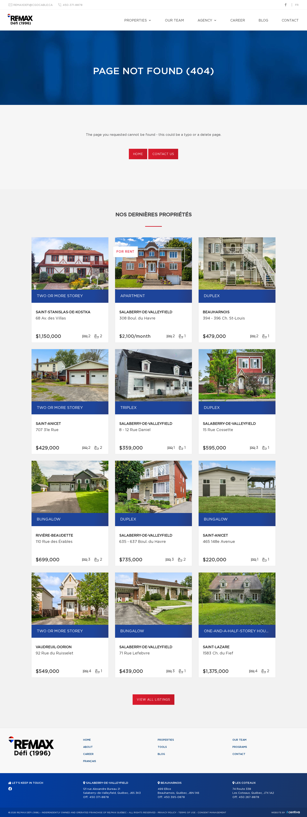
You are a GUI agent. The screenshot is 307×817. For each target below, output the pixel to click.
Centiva (293, 812)
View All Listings (153, 699)
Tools (162, 747)
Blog (263, 20)
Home (138, 154)
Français (89, 761)
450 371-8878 (99, 797)
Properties (135, 20)
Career (237, 20)
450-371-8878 (72, 5)
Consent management (212, 813)
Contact (290, 20)
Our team (174, 20)
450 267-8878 (249, 797)
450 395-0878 (174, 797)
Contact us (163, 154)
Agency (205, 20)
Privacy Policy (167, 813)
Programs (239, 747)
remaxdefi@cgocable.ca (33, 5)
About (88, 747)
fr (297, 5)
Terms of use (186, 813)
